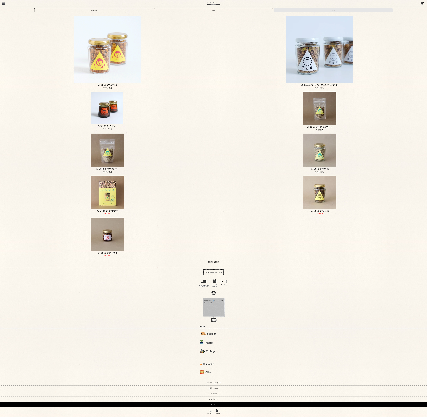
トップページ (213, 399)
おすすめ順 (94, 10)
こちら (212, 300)
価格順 (213, 10)
